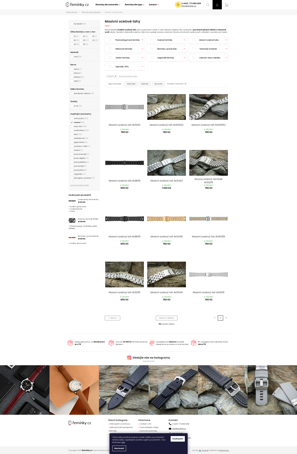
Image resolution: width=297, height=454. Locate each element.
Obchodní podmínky (148, 431)
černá (77, 69)
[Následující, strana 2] (220, 318)
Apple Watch (80, 142)
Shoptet (205, 450)
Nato (77, 134)
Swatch (78, 150)
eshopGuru (224, 450)
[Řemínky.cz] (79, 423)
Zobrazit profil (148, 361)
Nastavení (119, 448)
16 (94, 36)
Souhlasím (177, 438)
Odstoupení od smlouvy (119, 424)
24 (76, 44)
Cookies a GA (145, 424)
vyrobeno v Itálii (81, 146)
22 (94, 40)
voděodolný (81, 130)
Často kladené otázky (149, 427)
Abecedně (158, 84)
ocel (77, 56)
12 (75, 36)
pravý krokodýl (81, 154)
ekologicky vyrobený (84, 178)
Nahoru (113, 318)
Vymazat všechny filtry (79, 185)
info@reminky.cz (188, 6)
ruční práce (80, 118)
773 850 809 (195, 3)
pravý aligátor (81, 158)
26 (85, 44)
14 (85, 36)
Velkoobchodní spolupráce (121, 427)
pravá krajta (80, 166)
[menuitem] (108, 4)
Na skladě (79, 24)
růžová (77, 73)
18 (76, 40)
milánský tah (81, 138)
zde (123, 442)
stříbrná (78, 77)
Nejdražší (144, 84)
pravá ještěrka (81, 162)
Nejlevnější (131, 84)
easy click (80, 126)
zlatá (77, 81)
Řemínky (113, 431)
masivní (79, 122)
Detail (124, 138)
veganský (79, 174)
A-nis (77, 106)
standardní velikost (83, 93)
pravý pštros (80, 170)
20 (85, 40)
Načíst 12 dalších (166, 318)
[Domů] (73, 12)
